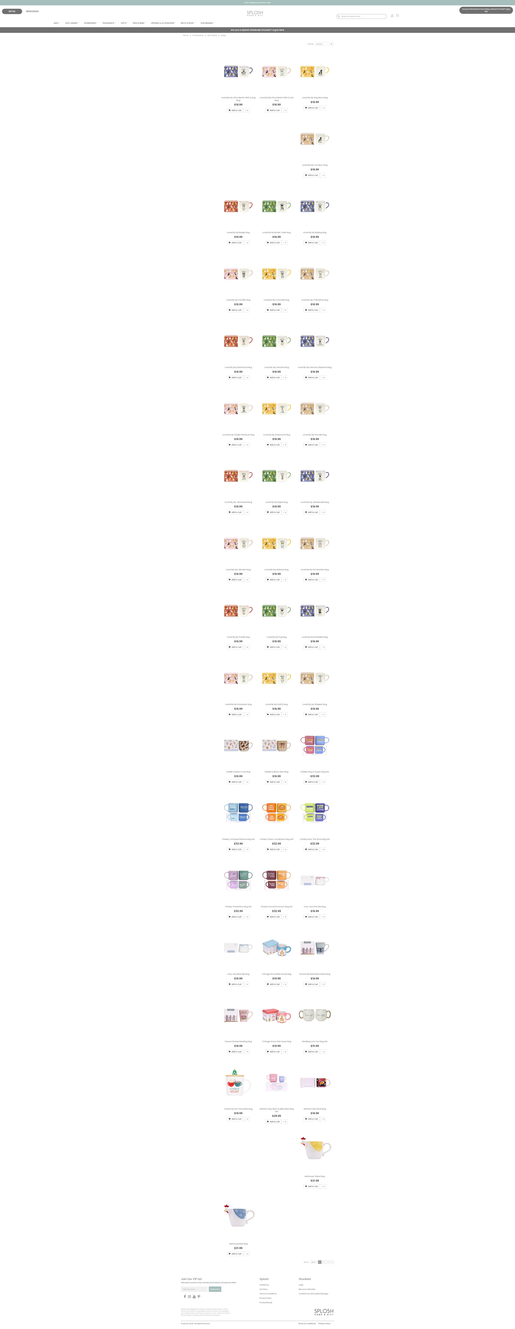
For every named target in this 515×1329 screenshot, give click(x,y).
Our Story (264, 1289)
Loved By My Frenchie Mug (276, 367)
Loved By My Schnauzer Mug (238, 704)
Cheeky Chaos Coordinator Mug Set (276, 839)
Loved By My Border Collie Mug (276, 232)
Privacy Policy (265, 1298)
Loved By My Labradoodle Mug (315, 502)
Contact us (264, 1285)
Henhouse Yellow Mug (315, 1176)
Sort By (311, 44)
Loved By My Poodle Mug (238, 637)
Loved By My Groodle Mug (315, 434)
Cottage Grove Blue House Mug (276, 974)
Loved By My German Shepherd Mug (315, 367)
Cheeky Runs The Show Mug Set (315, 839)
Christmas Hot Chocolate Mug (238, 1109)
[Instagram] (189, 1296)
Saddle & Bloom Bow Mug (276, 771)
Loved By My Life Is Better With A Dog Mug (238, 99)
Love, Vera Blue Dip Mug (238, 974)
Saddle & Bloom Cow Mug (238, 771)
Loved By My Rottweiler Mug (315, 637)
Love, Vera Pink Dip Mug (315, 906)
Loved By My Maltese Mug (276, 569)
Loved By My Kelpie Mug (277, 502)
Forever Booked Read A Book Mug (314, 974)
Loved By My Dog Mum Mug (315, 97)
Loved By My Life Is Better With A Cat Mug (277, 99)
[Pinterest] (198, 1296)
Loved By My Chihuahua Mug (314, 300)
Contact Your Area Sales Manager (313, 1293)
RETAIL (12, 11)
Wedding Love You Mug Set (315, 1041)
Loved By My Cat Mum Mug (315, 165)
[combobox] (361, 16)
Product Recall (266, 1302)
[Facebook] (184, 1296)
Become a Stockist (307, 1289)
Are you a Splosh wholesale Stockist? (257, 30)
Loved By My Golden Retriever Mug (238, 434)
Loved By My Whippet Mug (315, 704)
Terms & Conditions (268, 1293)
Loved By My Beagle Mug (238, 232)
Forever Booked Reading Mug (238, 1041)
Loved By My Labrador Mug (238, 569)
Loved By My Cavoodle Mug (276, 300)
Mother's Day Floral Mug (315, 1109)
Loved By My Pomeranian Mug (315, 569)
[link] (390, 15)
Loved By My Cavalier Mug (238, 300)
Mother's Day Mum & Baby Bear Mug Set (277, 1110)
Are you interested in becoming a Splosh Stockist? (486, 10)
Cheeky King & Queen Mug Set (314, 771)
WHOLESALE (32, 11)
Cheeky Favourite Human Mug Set (277, 906)
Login (301, 1285)
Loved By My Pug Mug (277, 637)
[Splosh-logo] (255, 13)
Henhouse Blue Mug (238, 1243)
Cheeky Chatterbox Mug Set (238, 906)
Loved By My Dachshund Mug (238, 367)
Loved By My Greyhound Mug (276, 434)
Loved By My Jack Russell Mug (238, 502)
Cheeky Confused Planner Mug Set (238, 839)
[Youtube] (193, 1296)
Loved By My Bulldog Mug (314, 232)
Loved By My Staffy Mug (276, 704)
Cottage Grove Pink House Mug (276, 1041)
